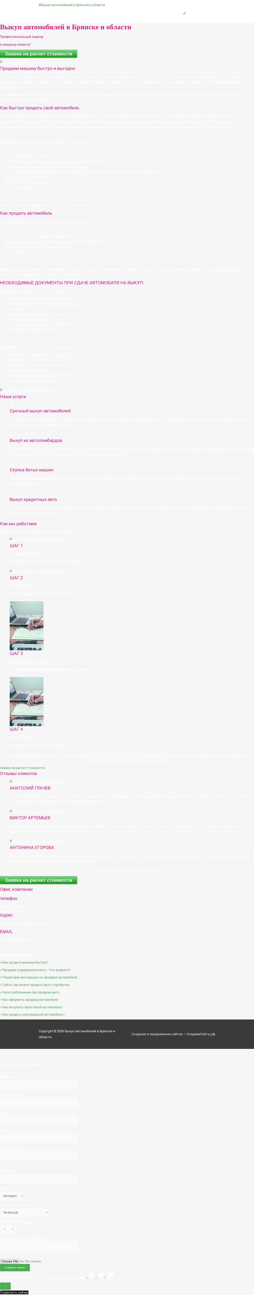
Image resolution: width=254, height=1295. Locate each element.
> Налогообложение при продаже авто (29, 992)
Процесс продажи (120, 13)
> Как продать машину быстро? (24, 962)
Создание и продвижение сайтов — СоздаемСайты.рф (173, 1034)
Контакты (167, 13)
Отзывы (147, 13)
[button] (22, 768)
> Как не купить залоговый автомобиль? (31, 1007)
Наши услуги (87, 13)
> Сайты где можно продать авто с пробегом (34, 985)
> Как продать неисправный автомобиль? (32, 1014)
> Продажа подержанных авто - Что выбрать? (35, 970)
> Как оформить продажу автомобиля (29, 1000)
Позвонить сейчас (14, 1292)
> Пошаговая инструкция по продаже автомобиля (38, 977)
